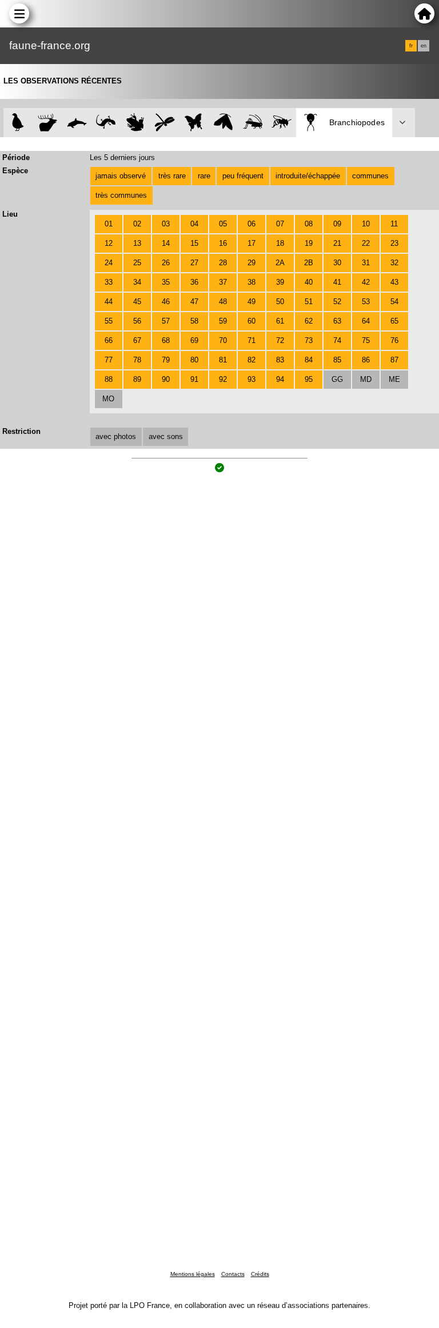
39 (280, 282)
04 (194, 224)
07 (280, 224)
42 (366, 282)
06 (252, 224)
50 (280, 301)
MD (366, 379)
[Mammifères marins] (76, 122)
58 (194, 321)
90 (166, 379)
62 (309, 321)
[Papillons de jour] (194, 122)
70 (223, 340)
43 (394, 282)
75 (366, 340)
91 (194, 379)
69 (194, 340)
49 (252, 301)
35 (166, 282)
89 (137, 379)
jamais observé (120, 176)
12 (109, 243)
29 (252, 262)
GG (337, 379)
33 (109, 282)
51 (309, 301)
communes (370, 176)
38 (252, 282)
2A (280, 262)
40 (309, 282)
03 (166, 224)
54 (394, 301)
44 (109, 301)
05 (223, 224)
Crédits (260, 1274)
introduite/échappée (308, 176)
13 (137, 243)
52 (337, 301)
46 (166, 301)
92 (223, 379)
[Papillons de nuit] (223, 122)
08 (309, 224)
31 (366, 262)
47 (194, 301)
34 (137, 282)
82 (252, 360)
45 (137, 301)
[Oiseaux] (18, 122)
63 (337, 321)
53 (366, 301)
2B (308, 262)
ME (394, 379)
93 (252, 379)
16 (223, 243)
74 (337, 340)
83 (280, 360)
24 (109, 262)
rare (204, 176)
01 (109, 224)
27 (194, 262)
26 (166, 262)
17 (252, 243)
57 (166, 321)
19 (309, 243)
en (423, 46)
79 (166, 360)
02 (137, 224)
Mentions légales (192, 1274)
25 (137, 262)
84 (309, 360)
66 (109, 340)
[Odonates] (164, 122)
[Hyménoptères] (281, 122)
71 (252, 340)
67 (137, 340)
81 (223, 360)
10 (366, 224)
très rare (172, 176)
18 (280, 243)
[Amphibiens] (135, 122)
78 (137, 360)
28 (223, 262)
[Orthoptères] (252, 122)
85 (337, 360)
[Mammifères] (47, 122)
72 (280, 340)
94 (280, 379)
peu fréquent (243, 176)
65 (394, 321)
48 (223, 301)
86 (366, 360)
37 (223, 282)
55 (109, 321)
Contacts (233, 1274)
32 (394, 262)
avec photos (115, 436)
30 (337, 262)
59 (223, 321)
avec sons (166, 436)
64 (366, 321)
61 (280, 321)
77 (109, 360)
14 (166, 243)
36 (194, 282)
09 (337, 224)
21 (337, 243)
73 (309, 340)
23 (394, 243)
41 (337, 282)
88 (109, 379)
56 (137, 321)
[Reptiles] (106, 122)
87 (394, 360)
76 (394, 340)
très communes (121, 195)
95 (309, 379)
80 (194, 360)
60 (252, 321)
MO (108, 398)
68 (166, 340)
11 (394, 224)
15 (194, 243)
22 (366, 243)
